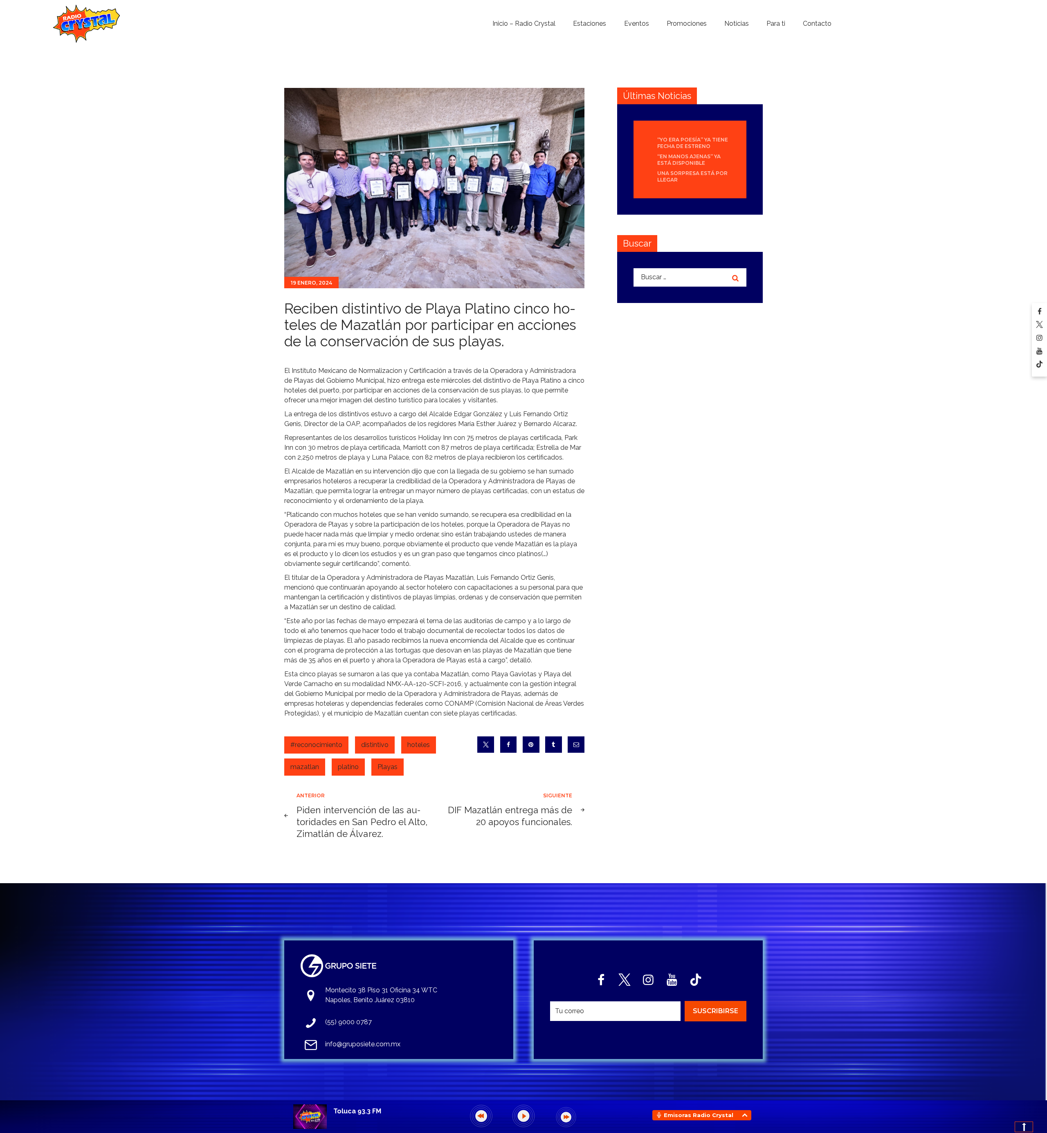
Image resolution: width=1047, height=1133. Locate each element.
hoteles (418, 745)
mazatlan (304, 767)
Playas (387, 767)
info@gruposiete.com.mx (362, 1044)
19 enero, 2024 (311, 283)
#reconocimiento (316, 745)
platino (348, 767)
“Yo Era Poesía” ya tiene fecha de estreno (692, 143)
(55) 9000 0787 (348, 1022)
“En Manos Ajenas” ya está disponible (689, 159)
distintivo (375, 745)
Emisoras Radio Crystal (698, 1115)
